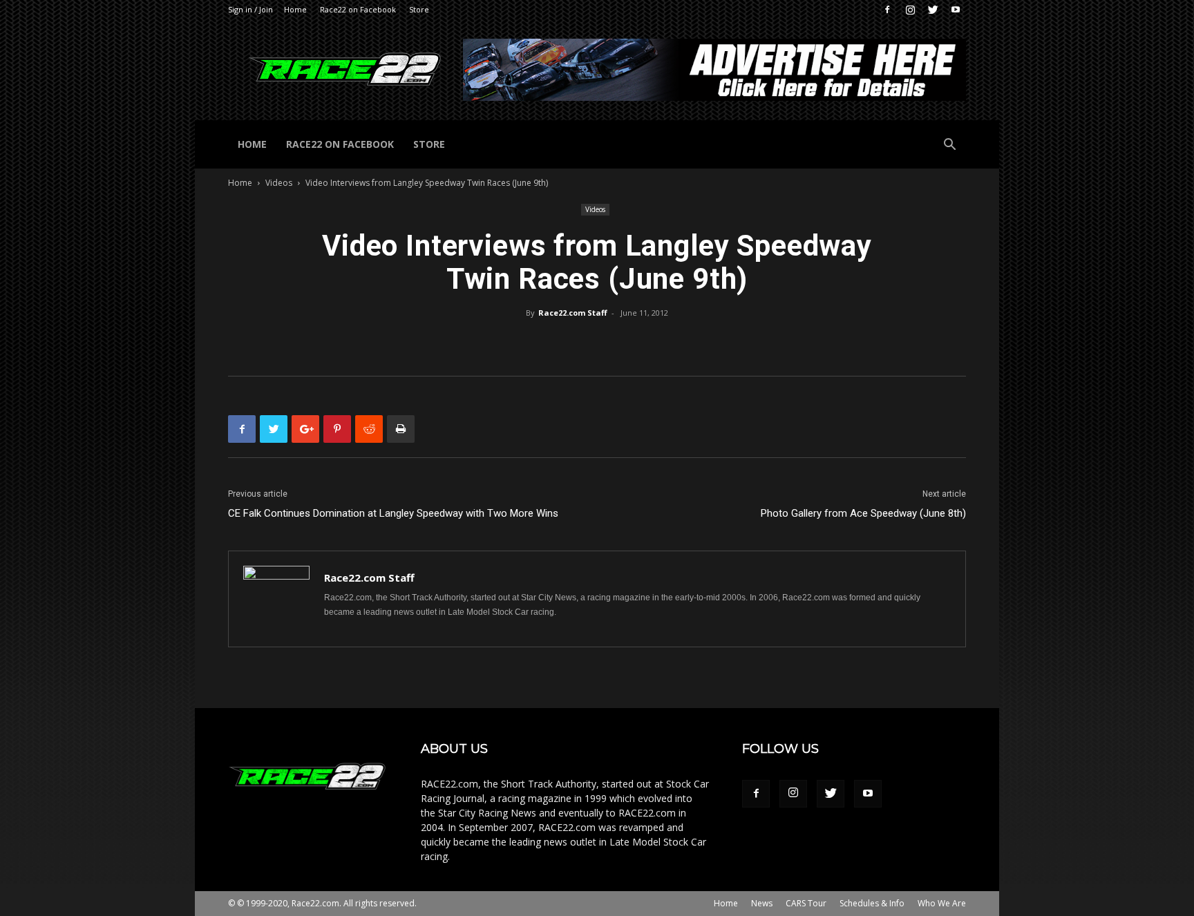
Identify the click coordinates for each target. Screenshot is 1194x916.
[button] (949, 146)
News (762, 903)
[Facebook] (887, 9)
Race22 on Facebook (358, 9)
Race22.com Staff (572, 312)
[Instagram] (910, 9)
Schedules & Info (872, 903)
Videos (278, 183)
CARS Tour (806, 903)
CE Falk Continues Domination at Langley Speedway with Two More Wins (393, 513)
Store (419, 9)
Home (295, 9)
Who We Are (942, 903)
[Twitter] (932, 9)
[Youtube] (955, 9)
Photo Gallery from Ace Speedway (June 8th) (863, 513)
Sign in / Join (250, 9)
